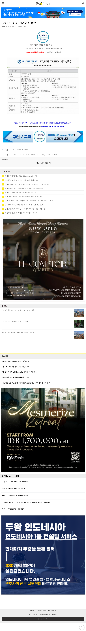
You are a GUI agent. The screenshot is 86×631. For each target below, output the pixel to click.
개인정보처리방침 (41, 610)
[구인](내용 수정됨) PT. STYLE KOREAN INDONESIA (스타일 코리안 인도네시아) (26, 502)
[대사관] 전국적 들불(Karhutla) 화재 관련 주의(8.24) (20, 372)
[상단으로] (81, 627)
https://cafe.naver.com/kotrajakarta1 (30, 126)
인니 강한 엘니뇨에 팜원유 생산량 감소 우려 (15, 321)
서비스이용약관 (52, 610)
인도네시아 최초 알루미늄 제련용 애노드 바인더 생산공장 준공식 (23, 205)
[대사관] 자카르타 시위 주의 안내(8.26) (15, 366)
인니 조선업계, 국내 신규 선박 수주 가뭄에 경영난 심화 (18, 310)
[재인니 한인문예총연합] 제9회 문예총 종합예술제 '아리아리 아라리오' (26, 383)
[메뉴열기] (3, 3)
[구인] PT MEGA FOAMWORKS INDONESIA (15, 482)
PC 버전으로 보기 (43, 619)
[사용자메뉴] (83, 3)
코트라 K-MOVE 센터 (10, 476)
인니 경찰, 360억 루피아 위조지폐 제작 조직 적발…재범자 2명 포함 (24, 209)
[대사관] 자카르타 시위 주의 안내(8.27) (15, 361)
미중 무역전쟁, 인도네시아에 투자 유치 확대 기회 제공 (19, 213)
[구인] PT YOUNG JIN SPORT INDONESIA (15, 495)
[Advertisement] (43, 346)
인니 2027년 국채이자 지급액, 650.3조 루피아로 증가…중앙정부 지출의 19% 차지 (28, 200)
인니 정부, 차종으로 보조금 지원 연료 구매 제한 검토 (19, 192)
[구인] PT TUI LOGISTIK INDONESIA (13, 509)
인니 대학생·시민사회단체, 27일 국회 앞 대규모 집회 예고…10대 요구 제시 (26, 184)
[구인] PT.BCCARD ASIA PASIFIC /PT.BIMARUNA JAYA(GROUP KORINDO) (31, 155)
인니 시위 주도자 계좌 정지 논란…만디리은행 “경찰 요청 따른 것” (23, 188)
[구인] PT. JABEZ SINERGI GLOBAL (16, 150)
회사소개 (32, 610)
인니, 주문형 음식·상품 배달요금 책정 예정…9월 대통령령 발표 (22, 196)
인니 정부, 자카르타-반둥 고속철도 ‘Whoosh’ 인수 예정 (20, 176)
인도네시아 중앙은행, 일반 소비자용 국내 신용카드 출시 (20, 180)
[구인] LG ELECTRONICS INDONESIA (13, 488)
